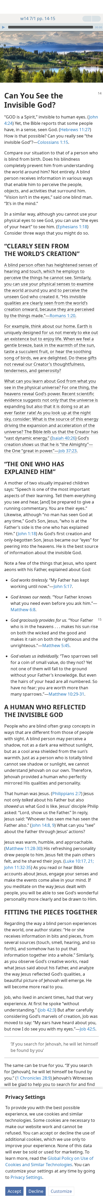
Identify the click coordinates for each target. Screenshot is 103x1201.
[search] (96, 7)
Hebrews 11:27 (75, 129)
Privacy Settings (26, 1177)
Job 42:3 (47, 1010)
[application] (51, 27)
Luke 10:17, (76, 861)
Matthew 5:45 (55, 645)
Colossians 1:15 (53, 142)
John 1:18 (27, 534)
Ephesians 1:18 (72, 227)
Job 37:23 (68, 451)
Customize (61, 1191)
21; (90, 861)
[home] (8, 7)
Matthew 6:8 (23, 610)
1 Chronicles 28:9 (33, 1078)
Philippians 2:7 (66, 793)
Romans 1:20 (62, 316)
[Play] (3, 27)
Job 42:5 (87, 1029)
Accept (14, 1191)
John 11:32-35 (17, 867)
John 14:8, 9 (43, 825)
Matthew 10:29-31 (66, 694)
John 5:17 (63, 586)
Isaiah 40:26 (63, 438)
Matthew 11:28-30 (23, 848)
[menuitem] (8, 7)
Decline (36, 1191)
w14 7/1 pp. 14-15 (37, 18)
